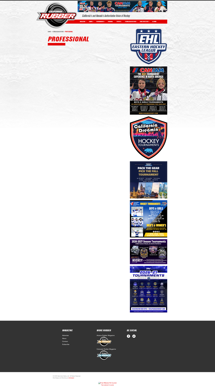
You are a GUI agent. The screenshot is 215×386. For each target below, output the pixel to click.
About (64, 338)
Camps (90, 21)
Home (49, 32)
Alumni (154, 21)
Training (110, 21)
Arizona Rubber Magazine (106, 335)
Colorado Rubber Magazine (106, 349)
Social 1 (134, 336)
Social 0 (128, 336)
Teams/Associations (130, 21)
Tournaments (100, 21)
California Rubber (56, 15)
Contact (65, 341)
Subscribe (65, 344)
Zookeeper (71, 378)
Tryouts (118, 21)
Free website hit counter (107, 385)
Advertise (65, 335)
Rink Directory (144, 21)
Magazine (82, 21)
